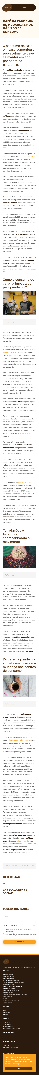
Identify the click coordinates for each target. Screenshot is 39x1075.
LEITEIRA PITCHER (7, 1003)
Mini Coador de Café (8, 984)
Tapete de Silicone (8, 992)
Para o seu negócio (8, 1026)
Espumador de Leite (8, 976)
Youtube (22, 900)
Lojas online (6, 1022)
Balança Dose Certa (9, 978)
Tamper (5, 999)
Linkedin (13, 900)
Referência (9, 322)
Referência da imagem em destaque (19, 866)
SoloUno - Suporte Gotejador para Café (15, 994)
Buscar (27, 8)
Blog (4, 1010)
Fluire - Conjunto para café (11, 1001)
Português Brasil (9, 1053)
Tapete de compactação (9, 988)
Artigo (5, 883)
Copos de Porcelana (9, 996)
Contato (5, 1014)
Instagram (5, 900)
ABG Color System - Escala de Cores (13, 982)
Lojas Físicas (7, 1024)
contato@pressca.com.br (10, 1047)
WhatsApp (33, 1069)
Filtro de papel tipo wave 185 (11, 990)
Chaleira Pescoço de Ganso (11, 980)
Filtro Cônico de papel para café (12, 986)
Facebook (9, 900)
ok (19, 1069)
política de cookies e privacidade (17, 1061)
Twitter (18, 900)
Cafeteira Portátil (8, 974)
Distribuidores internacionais (11, 1028)
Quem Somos (6, 1012)
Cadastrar (19, 942)
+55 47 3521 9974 (7, 1045)
